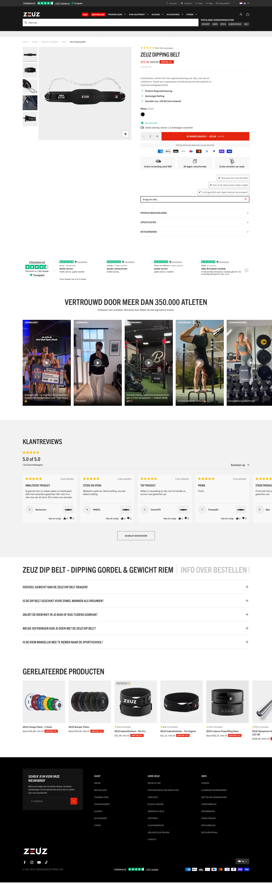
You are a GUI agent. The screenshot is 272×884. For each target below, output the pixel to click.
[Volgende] (174, 34)
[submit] (73, 801)
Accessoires (100, 818)
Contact (152, 839)
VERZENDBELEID (208, 804)
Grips (215, 24)
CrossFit (206, 24)
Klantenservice (156, 825)
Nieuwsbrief (224, 3)
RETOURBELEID (208, 825)
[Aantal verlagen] (143, 136)
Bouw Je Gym (154, 783)
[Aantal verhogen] (158, 136)
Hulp (200, 3)
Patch (223, 24)
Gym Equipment (102, 804)
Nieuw (97, 783)
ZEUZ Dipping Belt (78, 41)
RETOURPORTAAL (209, 832)
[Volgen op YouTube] (39, 862)
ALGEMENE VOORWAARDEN (214, 790)
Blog (210, 3)
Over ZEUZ (153, 797)
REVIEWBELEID (208, 811)
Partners (188, 3)
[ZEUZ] (35, 851)
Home (25, 41)
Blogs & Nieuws (155, 804)
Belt (246, 24)
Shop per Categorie (50, 41)
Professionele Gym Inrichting (163, 790)
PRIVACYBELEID (208, 818)
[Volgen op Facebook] (24, 862)
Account (173, 3)
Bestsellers (98, 14)
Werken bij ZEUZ (156, 811)
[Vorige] (102, 34)
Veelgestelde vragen (158, 832)
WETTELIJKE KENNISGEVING (214, 797)
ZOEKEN (205, 783)
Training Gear (101, 797)
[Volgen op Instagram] (32, 862)
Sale (85, 14)
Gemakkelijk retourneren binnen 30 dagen (138, 34)
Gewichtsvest (235, 24)
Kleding (98, 811)
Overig (34, 41)
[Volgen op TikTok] (46, 862)
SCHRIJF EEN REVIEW (136, 535)
